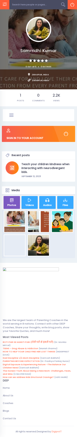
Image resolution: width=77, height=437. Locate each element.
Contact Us (9, 418)
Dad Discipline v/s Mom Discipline (21, 357)
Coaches (8, 403)
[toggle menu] (11, 115)
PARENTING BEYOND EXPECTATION (21, 361)
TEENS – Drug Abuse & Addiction (20, 348)
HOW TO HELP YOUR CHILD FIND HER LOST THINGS (29, 351)
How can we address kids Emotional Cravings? (28, 377)
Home (6, 387)
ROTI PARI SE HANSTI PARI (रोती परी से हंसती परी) (28, 342)
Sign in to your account (25, 138)
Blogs (6, 410)
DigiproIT (56, 431)
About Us (8, 395)
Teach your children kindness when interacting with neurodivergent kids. (45, 168)
